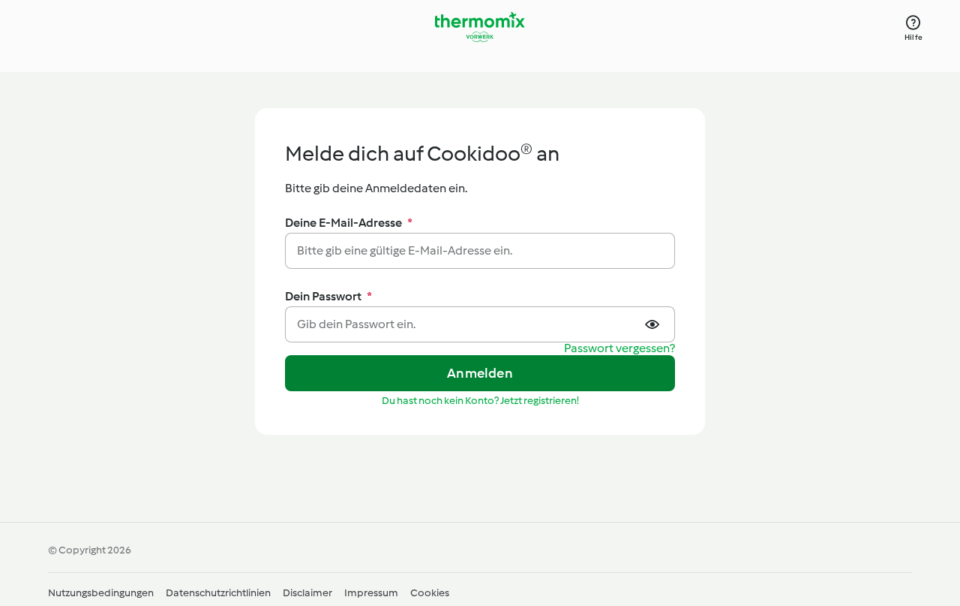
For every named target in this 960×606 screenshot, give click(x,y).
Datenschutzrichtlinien (218, 592)
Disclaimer (307, 592)
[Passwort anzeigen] (654, 324)
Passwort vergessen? (619, 348)
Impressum (371, 592)
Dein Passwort (328, 296)
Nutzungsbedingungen (101, 592)
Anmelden (480, 373)
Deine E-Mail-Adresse (348, 223)
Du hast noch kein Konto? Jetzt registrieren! (480, 400)
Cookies (429, 592)
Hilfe (913, 37)
